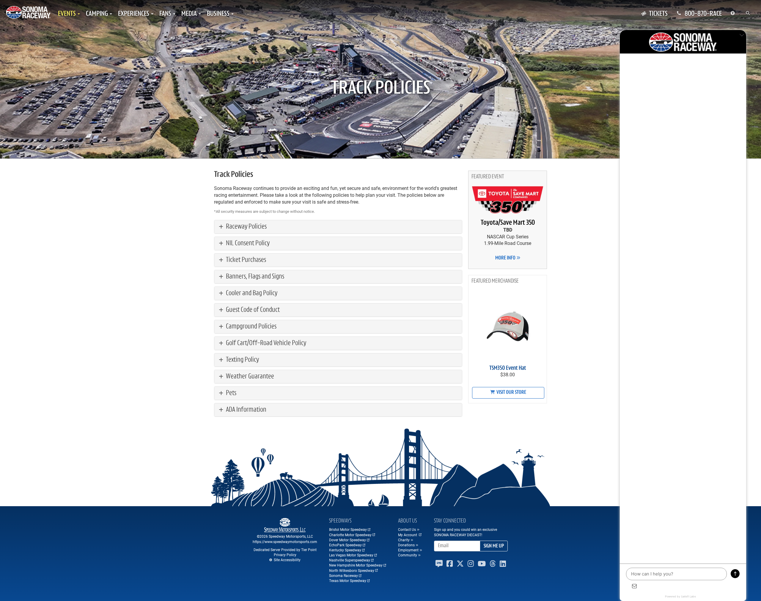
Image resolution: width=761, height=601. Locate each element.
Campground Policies (250, 326)
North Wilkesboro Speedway (351, 570)
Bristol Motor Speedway (348, 529)
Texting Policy (242, 360)
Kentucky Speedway (345, 549)
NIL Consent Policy (247, 243)
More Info (505, 258)
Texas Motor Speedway (347, 580)
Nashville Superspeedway (349, 560)
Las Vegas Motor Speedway (351, 555)
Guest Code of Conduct (252, 310)
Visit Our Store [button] (511, 392)
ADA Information (245, 409)
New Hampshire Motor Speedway (356, 565)
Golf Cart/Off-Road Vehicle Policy (265, 343)
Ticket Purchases (245, 260)
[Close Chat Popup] (741, 36)
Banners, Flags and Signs (254, 276)
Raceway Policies (246, 226)
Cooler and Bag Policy (251, 293)
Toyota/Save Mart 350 (508, 222)
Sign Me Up (494, 546)
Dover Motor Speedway (347, 539)
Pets (230, 393)
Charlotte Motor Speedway (350, 534)
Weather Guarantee (249, 376)
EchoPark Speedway (345, 544)
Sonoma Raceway (343, 575)
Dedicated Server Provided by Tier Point (285, 549)
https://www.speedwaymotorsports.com (285, 541)
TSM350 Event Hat (507, 368)
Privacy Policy (285, 554)
